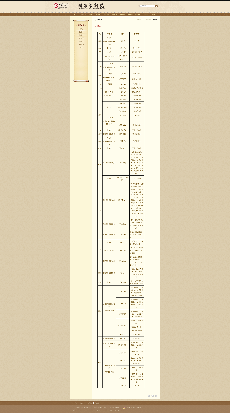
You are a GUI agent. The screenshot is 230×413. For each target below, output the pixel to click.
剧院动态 (91, 14)
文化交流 (81, 47)
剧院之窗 (83, 14)
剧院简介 (81, 29)
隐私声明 (82, 403)
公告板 (146, 14)
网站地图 (97, 403)
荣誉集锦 (81, 44)
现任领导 (81, 32)
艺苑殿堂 (122, 14)
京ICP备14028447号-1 (115, 407)
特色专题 (130, 14)
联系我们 (90, 403)
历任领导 (81, 35)
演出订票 (114, 14)
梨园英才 (98, 14)
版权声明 (75, 403)
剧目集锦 (106, 14)
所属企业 (81, 41)
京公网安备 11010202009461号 (134, 407)
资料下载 (137, 14)
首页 (75, 14)
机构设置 (81, 38)
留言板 (153, 14)
